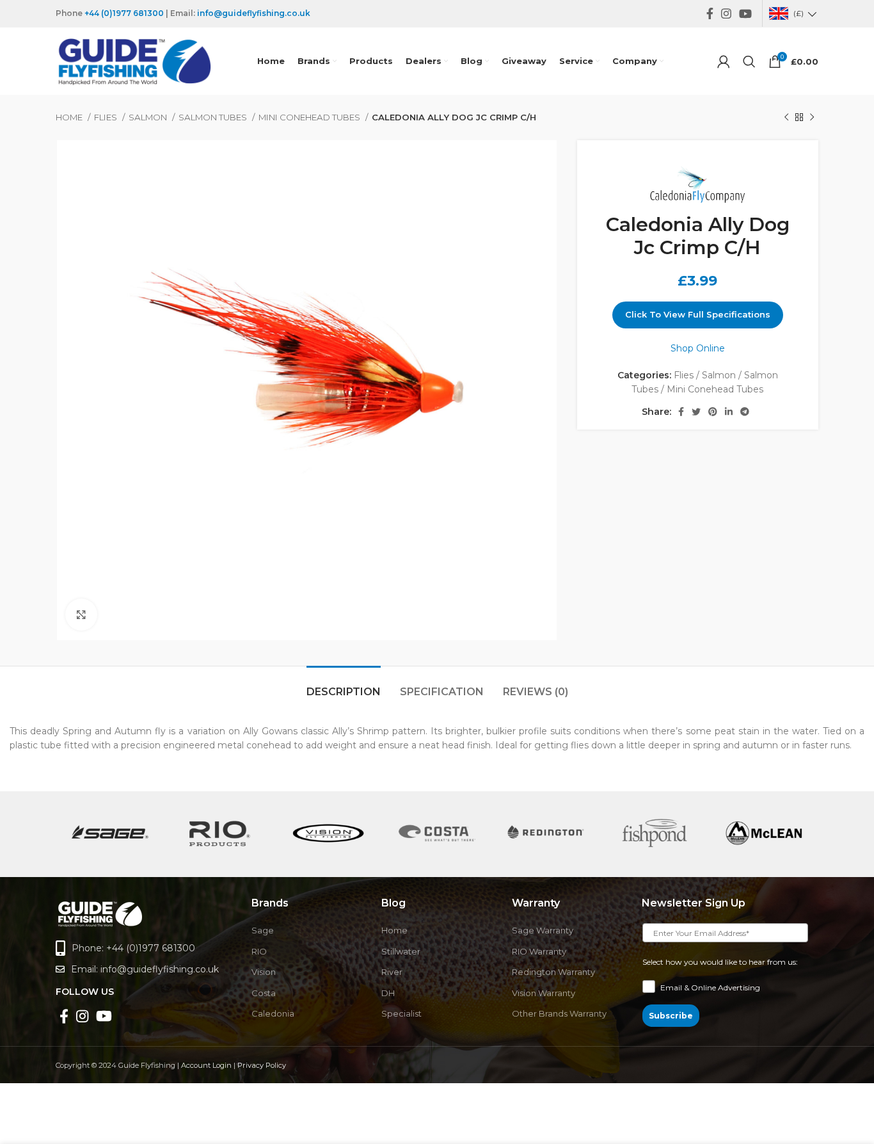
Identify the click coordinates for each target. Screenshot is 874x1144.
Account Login (206, 1065)
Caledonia (272, 1013)
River (391, 972)
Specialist (401, 1013)
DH (388, 993)
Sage (262, 930)
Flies (106, 117)
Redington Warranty (553, 972)
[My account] (723, 61)
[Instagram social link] (726, 13)
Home (70, 117)
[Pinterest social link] (712, 411)
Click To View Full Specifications (697, 314)
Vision (263, 972)
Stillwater (400, 951)
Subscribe (671, 1015)
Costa (263, 993)
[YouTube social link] (745, 13)
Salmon (149, 117)
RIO (259, 951)
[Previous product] (786, 117)
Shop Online (698, 348)
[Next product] (812, 117)
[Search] (749, 61)
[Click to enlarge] (81, 615)
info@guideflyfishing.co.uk (253, 13)
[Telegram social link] (744, 411)
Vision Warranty (543, 993)
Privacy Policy (261, 1065)
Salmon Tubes (214, 117)
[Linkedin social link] (728, 411)
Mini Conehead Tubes (310, 117)
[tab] (343, 685)
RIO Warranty (539, 951)
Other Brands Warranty (559, 1013)
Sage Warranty (542, 930)
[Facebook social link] (710, 13)
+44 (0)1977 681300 (124, 13)
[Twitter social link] (696, 411)
